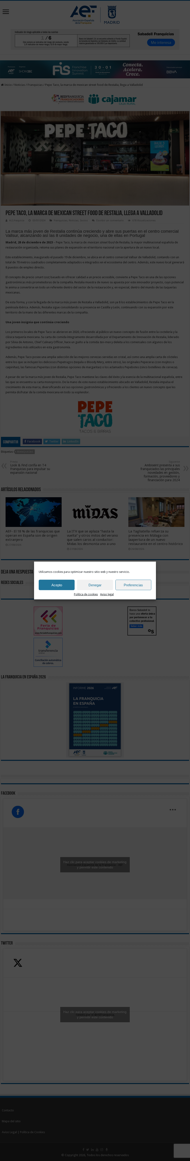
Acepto (56, 585)
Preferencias (133, 585)
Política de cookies (86, 594)
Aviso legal (107, 594)
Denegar (95, 585)
